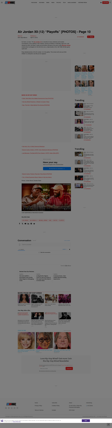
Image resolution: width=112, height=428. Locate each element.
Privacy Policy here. (17, 421)
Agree (86, 420)
